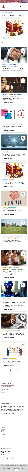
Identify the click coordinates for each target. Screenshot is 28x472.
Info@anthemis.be (7, 448)
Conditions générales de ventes (14, 467)
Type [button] (5, 15)
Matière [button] (13, 15)
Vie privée (4, 467)
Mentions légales (22, 465)
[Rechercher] (19, 18)
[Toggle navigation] (25, 6)
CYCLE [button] (21, 15)
